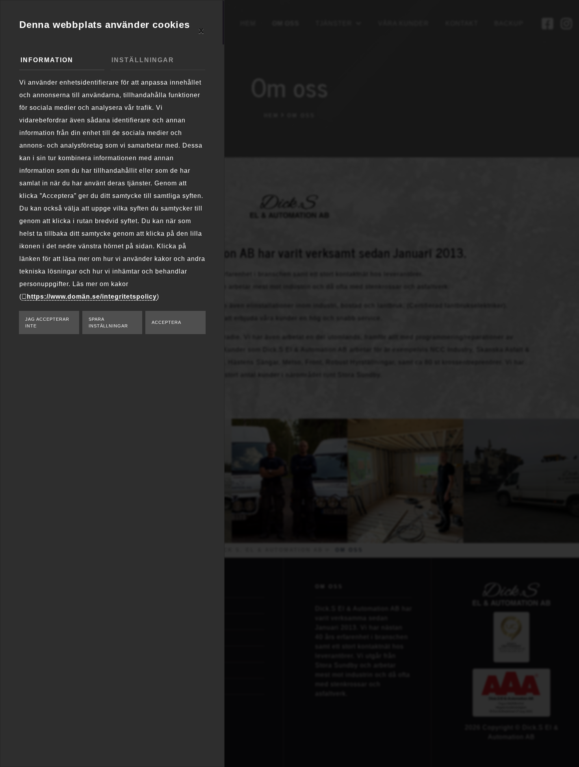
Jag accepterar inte (47, 322)
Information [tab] (46, 60)
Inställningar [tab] (142, 60)
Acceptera (166, 322)
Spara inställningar (108, 322)
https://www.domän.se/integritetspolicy (92, 296)
